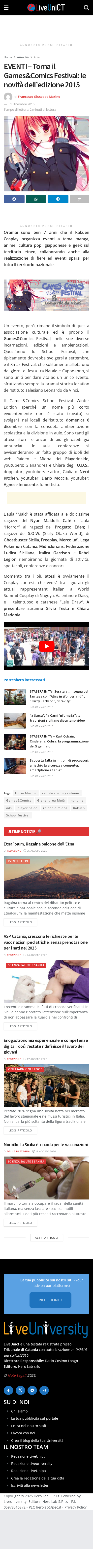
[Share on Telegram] (58, 199)
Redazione (14, 850)
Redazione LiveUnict (28, 1456)
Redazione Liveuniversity (31, 1463)
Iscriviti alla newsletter (30, 1485)
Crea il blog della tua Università (37, 1440)
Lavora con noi (23, 1433)
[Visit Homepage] (46, 7)
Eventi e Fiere (18, 861)
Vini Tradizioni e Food (25, 1069)
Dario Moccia (25, 793)
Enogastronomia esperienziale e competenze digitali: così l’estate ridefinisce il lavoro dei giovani (46, 1046)
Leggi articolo (22, 922)
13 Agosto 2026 (45, 1151)
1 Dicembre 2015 (22, 104)
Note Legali (17, 1375)
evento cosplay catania (60, 793)
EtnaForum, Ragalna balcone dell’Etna (39, 844)
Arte (37, 57)
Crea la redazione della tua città (37, 1478)
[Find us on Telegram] (32, 1390)
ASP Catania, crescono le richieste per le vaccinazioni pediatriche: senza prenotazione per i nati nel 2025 (46, 942)
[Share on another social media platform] (80, 199)
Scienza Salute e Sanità (26, 965)
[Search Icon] (86, 7)
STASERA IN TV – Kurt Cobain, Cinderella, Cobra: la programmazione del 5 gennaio (59, 741)
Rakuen (79, 808)
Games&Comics (18, 800)
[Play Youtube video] (46, 646)
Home (8, 57)
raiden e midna (55, 808)
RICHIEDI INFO (50, 1300)
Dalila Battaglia (18, 1151)
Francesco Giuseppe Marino (39, 96)
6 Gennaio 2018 (42, 707)
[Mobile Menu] (6, 7)
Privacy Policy (75, 1507)
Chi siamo (19, 1411)
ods (9, 808)
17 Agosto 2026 (36, 1059)
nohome (77, 800)
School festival (18, 815)
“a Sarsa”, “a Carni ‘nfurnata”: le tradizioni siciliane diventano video (57, 718)
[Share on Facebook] (14, 199)
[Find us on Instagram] (44, 1390)
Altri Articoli (46, 1237)
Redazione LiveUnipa (28, 1470)
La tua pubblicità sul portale (34, 1418)
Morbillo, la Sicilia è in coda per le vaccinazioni (46, 1144)
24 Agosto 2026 (36, 955)
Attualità (23, 57)
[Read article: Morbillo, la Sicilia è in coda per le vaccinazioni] (46, 1178)
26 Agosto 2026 (36, 850)
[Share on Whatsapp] (36, 199)
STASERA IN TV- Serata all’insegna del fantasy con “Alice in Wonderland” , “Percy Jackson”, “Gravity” (59, 696)
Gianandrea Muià (51, 800)
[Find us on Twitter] (20, 1390)
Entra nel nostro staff (28, 1425)
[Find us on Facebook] (8, 1390)
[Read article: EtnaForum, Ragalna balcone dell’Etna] (46, 877)
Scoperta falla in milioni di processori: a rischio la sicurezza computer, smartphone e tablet (59, 765)
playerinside (27, 808)
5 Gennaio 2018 (42, 726)
